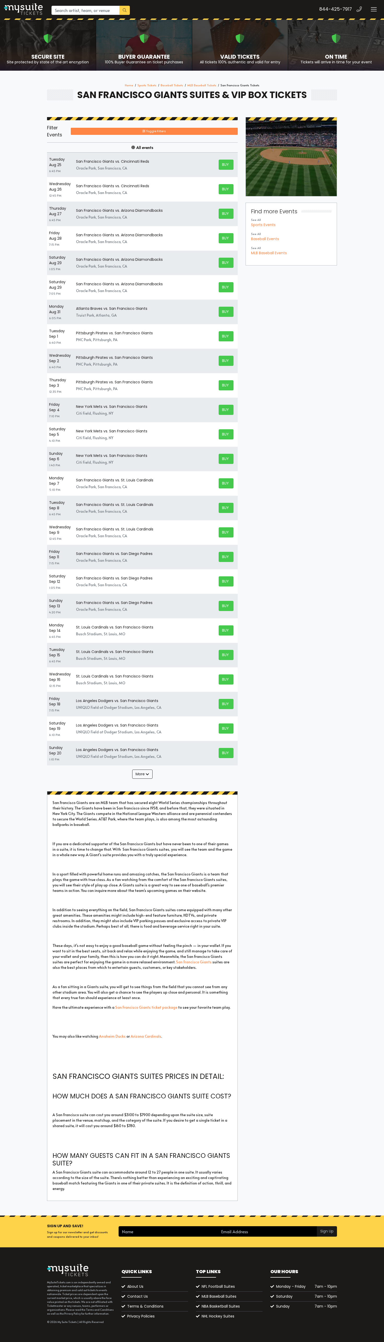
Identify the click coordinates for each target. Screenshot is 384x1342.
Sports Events (263, 224)
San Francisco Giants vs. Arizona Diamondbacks (119, 210)
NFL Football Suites (218, 1286)
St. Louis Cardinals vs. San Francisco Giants (114, 627)
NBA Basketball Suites (221, 1306)
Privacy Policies (141, 1316)
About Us (135, 1286)
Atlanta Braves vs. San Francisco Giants (111, 308)
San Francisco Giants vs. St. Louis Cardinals (114, 480)
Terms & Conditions (145, 1306)
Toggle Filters (155, 131)
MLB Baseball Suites (219, 1296)
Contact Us (137, 1296)
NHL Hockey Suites (218, 1316)
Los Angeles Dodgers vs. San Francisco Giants (117, 700)
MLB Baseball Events (269, 253)
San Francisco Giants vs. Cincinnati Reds (112, 161)
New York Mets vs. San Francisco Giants (111, 406)
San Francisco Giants (194, 961)
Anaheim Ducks (112, 1036)
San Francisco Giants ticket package (146, 1007)
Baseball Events (265, 238)
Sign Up (327, 1231)
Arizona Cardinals (146, 1036)
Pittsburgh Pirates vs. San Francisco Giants (114, 333)
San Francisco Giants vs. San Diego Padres (114, 553)
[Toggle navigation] (373, 9)
